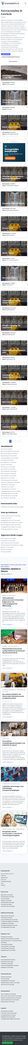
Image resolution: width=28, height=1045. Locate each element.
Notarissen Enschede (7, 962)
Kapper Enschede (6, 900)
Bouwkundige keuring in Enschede (11, 525)
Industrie (5, 738)
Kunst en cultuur (8, 595)
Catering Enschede (6, 918)
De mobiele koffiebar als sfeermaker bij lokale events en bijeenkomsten (13, 696)
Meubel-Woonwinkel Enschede (10, 939)
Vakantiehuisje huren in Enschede (10, 491)
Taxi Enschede (5, 899)
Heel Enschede (5, 54)
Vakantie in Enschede (7, 487)
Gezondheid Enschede (7, 902)
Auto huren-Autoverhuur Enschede (11, 996)
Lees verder (7, 624)
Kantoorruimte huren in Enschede (11, 516)
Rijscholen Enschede (7, 895)
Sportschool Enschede (7, 984)
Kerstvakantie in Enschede (8, 471)
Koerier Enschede (6, 518)
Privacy (3, 885)
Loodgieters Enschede (7, 923)
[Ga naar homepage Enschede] (10, 3)
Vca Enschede (5, 979)
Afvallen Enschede (6, 904)
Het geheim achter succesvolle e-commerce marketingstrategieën (12, 834)
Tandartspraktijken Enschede (9, 921)
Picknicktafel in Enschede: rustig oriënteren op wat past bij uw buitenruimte (13, 651)
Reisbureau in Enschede (8, 478)
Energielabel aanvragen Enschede (11, 527)
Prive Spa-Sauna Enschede (9, 1013)
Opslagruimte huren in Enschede (10, 520)
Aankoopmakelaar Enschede (9, 529)
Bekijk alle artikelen (6, 574)
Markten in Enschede (7, 547)
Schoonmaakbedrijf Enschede (9, 965)
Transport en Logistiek (11, 784)
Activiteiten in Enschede (8, 541)
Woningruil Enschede (7, 1011)
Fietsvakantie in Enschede (8, 462)
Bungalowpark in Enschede (9, 456)
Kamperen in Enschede (7, 467)
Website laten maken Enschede (10, 983)
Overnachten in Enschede (8, 476)
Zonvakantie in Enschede (8, 498)
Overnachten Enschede (8, 946)
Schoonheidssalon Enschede (9, 920)
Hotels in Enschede (6, 464)
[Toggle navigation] (25, 3)
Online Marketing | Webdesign (13, 829)
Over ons (3, 879)
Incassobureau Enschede (8, 1015)
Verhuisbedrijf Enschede (8, 927)
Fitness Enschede (6, 552)
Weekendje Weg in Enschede (9, 493)
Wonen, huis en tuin (9, 646)
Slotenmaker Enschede (8, 1002)
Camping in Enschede (7, 460)
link (11, 507)
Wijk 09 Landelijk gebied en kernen (11, 57)
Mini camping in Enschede (8, 473)
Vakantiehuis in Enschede (8, 489)
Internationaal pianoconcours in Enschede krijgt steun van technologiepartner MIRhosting (12, 602)
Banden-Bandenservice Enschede (11, 998)
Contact (3, 876)
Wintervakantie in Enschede (9, 496)
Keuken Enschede (6, 977)
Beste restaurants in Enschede (10, 543)
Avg (2, 883)
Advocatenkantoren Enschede (10, 1000)
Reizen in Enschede (6, 449)
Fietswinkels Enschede (7, 897)
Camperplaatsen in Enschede (9, 458)
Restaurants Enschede (7, 916)
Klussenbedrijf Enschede (8, 960)
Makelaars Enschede (7, 967)
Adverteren (4, 878)
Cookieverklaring (6, 881)
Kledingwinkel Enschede (8, 981)
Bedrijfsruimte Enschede (8, 1017)
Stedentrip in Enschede (7, 484)
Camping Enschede (6, 944)
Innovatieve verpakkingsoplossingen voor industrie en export (13, 743)
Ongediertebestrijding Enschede (10, 1019)
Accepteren (7, 1042)
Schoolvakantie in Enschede (9, 480)
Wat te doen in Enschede (8, 538)
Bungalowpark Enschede (8, 950)
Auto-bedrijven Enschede (8, 994)
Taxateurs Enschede (7, 963)
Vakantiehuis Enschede (7, 948)
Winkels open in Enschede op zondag (12, 545)
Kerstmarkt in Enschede (8, 469)
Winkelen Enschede (6, 937)
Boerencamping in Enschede (9, 453)
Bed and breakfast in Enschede (10, 451)
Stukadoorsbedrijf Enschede (9, 925)
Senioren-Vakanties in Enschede (10, 482)
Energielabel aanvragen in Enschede (11, 522)
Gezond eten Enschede (8, 906)
